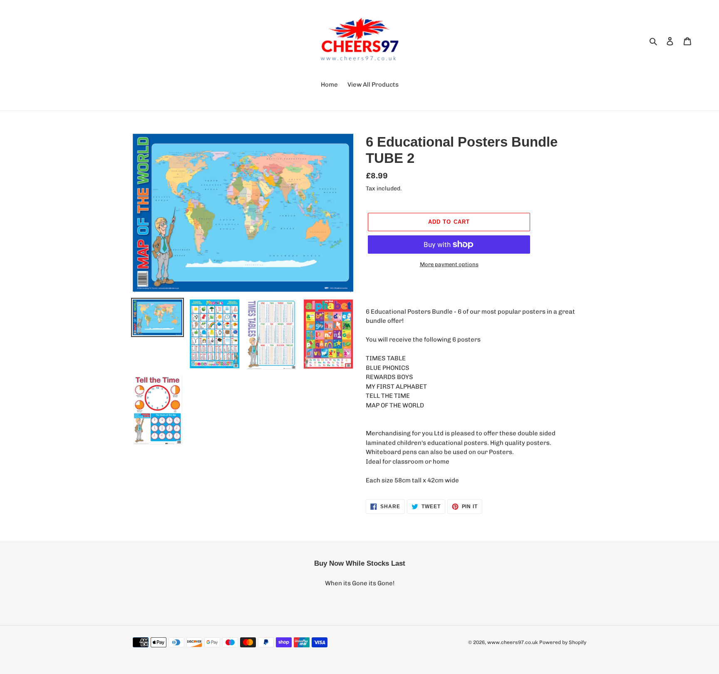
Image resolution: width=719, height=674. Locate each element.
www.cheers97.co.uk (512, 642)
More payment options (449, 264)
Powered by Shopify (562, 642)
